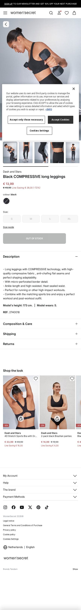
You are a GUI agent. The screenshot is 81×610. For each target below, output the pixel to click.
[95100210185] (36, 378)
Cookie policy (9, 534)
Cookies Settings (10, 539)
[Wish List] (66, 13)
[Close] (74, 88)
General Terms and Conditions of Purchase (22, 525)
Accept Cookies (60, 119)
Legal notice (8, 520)
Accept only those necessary (26, 119)
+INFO (48, 109)
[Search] (51, 13)
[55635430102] (72, 378)
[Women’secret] (23, 13)
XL (69, 218)
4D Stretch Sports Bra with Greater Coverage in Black (21, 436)
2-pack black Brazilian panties (56, 436)
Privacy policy (9, 530)
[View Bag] (74, 13)
